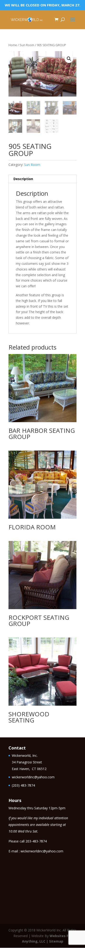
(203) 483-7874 (23, 785)
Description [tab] (23, 179)
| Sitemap (54, 941)
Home (12, 45)
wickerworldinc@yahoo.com (33, 777)
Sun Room (27, 45)
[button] (69, 58)
